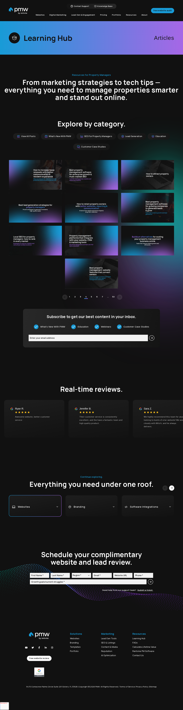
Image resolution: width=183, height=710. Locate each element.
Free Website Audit (162, 10)
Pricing (103, 15)
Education (161, 136)
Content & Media (109, 647)
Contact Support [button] (81, 6)
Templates (75, 647)
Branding (74, 642)
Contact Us (138, 655)
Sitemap (153, 686)
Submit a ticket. (145, 590)
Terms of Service (127, 686)
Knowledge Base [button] (104, 6)
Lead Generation (133, 136)
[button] (26, 647)
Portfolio (74, 651)
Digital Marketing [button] (57, 15)
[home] (18, 10)
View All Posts (28, 136)
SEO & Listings (108, 642)
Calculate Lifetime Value (144, 647)
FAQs (135, 642)
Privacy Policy (142, 686)
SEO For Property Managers (98, 136)
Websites (74, 638)
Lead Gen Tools (109, 638)
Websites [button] (40, 15)
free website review (39, 658)
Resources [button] (131, 15)
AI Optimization (108, 655)
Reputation (106, 651)
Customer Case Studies (93, 146)
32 (113, 296)
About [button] (144, 15)
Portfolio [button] (116, 15)
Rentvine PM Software (143, 651)
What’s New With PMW (60, 136)
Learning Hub (138, 638)
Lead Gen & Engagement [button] (83, 15)
